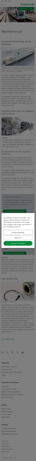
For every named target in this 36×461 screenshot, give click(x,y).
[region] (18, 230)
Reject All (18, 238)
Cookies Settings (18, 232)
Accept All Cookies (18, 243)
